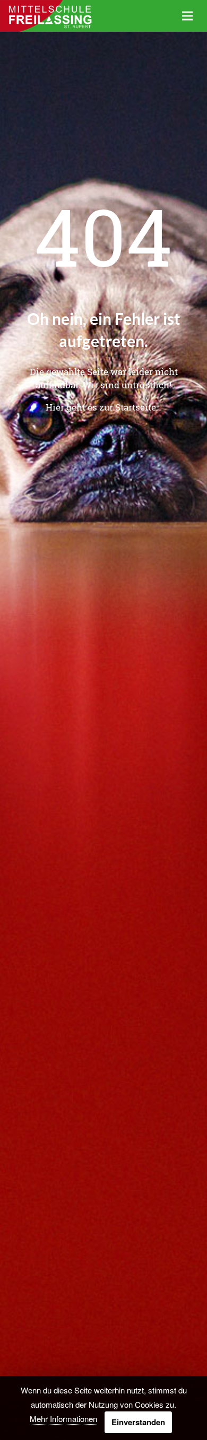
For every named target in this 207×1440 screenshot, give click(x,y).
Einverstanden (138, 1422)
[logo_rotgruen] (49, 16)
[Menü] (187, 16)
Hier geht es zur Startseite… (104, 407)
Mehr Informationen (63, 1418)
